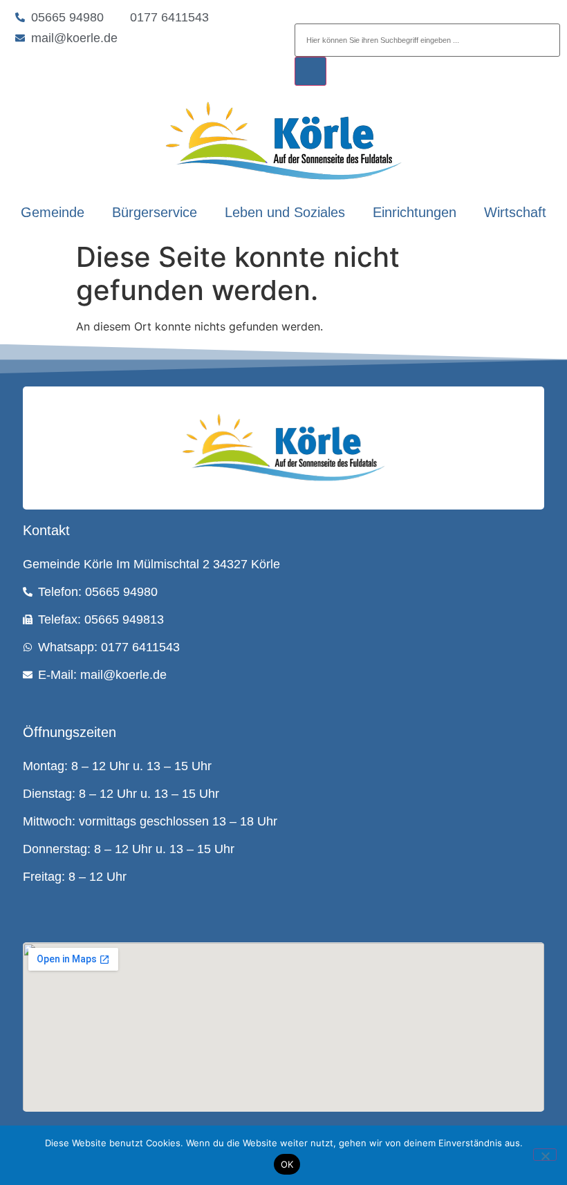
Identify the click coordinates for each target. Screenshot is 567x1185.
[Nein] (545, 1154)
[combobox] (427, 40)
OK (287, 1164)
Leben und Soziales (285, 212)
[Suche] (310, 71)
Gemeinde (52, 212)
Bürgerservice (154, 212)
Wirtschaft (515, 212)
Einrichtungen (414, 212)
